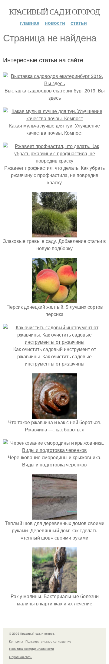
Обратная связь (20, 657)
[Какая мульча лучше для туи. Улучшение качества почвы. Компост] (54, 118)
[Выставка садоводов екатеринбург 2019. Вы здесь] (54, 83)
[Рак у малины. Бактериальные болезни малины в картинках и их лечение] (54, 588)
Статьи (79, 22)
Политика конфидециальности (31, 648)
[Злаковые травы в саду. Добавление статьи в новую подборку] (54, 233)
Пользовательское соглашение (48, 641)
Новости (55, 22)
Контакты (16, 641)
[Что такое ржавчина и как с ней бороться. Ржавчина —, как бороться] (54, 414)
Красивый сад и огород (54, 11)
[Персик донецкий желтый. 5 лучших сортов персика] (54, 299)
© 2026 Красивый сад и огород (31, 633)
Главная (29, 22)
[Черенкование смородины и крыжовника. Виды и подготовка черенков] (54, 449)
